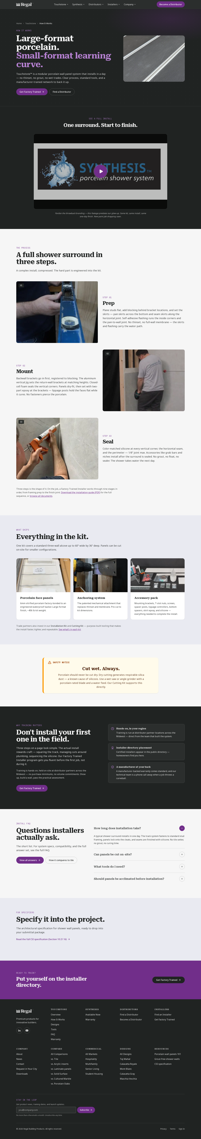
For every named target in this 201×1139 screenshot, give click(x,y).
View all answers (28, 860)
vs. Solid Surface (59, 1073)
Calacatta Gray (127, 1073)
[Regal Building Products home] (24, 4)
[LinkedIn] (19, 1030)
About (19, 1054)
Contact (20, 1063)
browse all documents (41, 495)
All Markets (91, 1054)
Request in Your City (26, 1068)
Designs (55, 1024)
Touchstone (60, 4)
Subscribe (84, 1110)
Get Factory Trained (30, 91)
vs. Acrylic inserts (60, 1063)
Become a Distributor (170, 4)
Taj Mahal (125, 1058)
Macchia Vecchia (128, 1078)
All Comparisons (59, 1054)
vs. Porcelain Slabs (60, 1083)
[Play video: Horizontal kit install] (100, 171)
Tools (53, 1029)
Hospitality (91, 1058)
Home (19, 23)
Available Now (92, 1014)
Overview (56, 1014)
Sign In (182, 1128)
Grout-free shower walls (167, 1058)
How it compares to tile (61, 860)
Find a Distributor (62, 91)
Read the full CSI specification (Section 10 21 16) (41, 939)
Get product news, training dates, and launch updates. (40, 1104)
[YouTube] (27, 1030)
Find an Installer (163, 1014)
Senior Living (92, 1068)
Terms (172, 1128)
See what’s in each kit (70, 629)
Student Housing (94, 1073)
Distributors (95, 4)
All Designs (126, 1054)
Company (128, 4)
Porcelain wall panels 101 (168, 1054)
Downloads (22, 1073)
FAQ (53, 1034)
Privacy (163, 1128)
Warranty (56, 1039)
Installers (113, 4)
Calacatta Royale (128, 1063)
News (19, 1058)
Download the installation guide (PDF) (80, 492)
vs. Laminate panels (61, 1068)
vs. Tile (54, 1058)
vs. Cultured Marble (61, 1078)
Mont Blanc (126, 1068)
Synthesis (77, 4)
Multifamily (91, 1063)
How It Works (58, 1019)
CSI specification (163, 1063)
